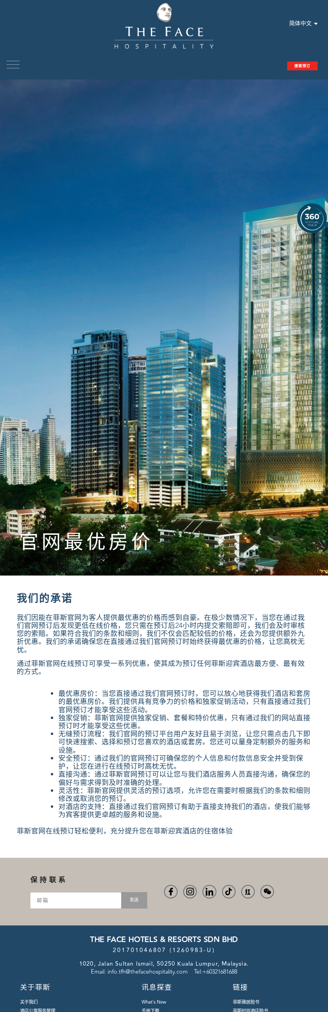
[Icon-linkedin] (209, 891)
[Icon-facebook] (171, 891)
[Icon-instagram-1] (190, 891)
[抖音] (229, 891)
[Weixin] (267, 891)
